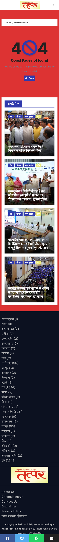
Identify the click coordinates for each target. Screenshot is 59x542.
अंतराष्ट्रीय (8, 319)
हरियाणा (6, 451)
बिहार (5, 402)
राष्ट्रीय (6, 431)
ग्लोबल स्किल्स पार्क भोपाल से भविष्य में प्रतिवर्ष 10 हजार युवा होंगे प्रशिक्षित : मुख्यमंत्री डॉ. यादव (28, 292)
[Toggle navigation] (5, 5)
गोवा (4, 358)
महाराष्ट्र (6, 417)
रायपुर (5, 426)
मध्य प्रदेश (29, 116)
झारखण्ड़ (6, 373)
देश (11, 116)
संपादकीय (7, 446)
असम (4, 324)
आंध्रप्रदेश (8, 329)
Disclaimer (9, 506)
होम (38, 116)
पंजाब (5, 392)
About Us (8, 492)
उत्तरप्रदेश (7, 339)
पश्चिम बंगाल (8, 397)
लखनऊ (6, 436)
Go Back (29, 78)
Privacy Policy (11, 511)
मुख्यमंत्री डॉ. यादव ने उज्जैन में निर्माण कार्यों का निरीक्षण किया (25, 148)
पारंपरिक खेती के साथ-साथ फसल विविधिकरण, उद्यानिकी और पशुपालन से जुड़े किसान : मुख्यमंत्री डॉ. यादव (29, 244)
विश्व (4, 441)
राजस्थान (7, 421)
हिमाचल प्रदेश (9, 456)
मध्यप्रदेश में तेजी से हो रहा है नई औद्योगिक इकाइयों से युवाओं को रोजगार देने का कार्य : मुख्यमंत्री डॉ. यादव (28, 197)
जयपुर (5, 368)
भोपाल (18, 116)
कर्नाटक (6, 348)
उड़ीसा (5, 334)
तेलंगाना (6, 378)
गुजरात (5, 353)
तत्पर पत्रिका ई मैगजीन (14, 516)
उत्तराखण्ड (7, 343)
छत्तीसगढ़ (6, 363)
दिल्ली (5, 382)
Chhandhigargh (12, 497)
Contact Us (9, 501)
